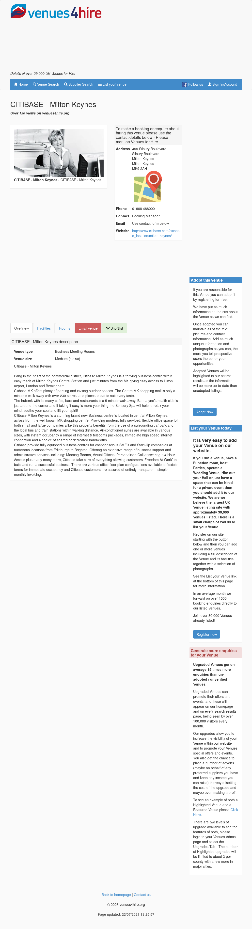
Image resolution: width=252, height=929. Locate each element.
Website (122, 230)
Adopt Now (204, 411)
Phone (121, 208)
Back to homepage (116, 894)
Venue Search (47, 84)
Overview (21, 328)
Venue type (23, 351)
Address (123, 148)
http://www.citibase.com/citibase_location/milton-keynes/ (155, 233)
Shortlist (116, 328)
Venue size (23, 358)
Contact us (142, 894)
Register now (206, 634)
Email (120, 223)
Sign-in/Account (224, 84)
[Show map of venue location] (156, 186)
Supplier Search (80, 84)
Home (22, 84)
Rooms (64, 328)
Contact (122, 215)
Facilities (44, 328)
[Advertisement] (184, 37)
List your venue (114, 84)
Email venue (88, 328)
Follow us (195, 84)
